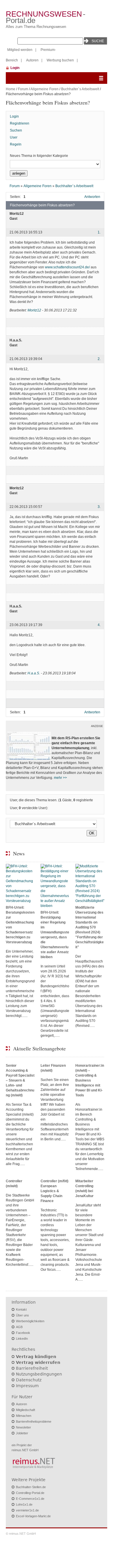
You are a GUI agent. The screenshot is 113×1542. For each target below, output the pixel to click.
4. (99, 625)
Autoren (32, 60)
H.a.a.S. (34, 673)
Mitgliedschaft (25, 1410)
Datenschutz (28, 1380)
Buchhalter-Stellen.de (31, 1487)
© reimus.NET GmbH (21, 1533)
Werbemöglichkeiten (30, 1321)
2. (99, 359)
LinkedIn (22, 1338)
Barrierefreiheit (32, 1368)
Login (14, 68)
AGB (19, 1327)
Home (10, 89)
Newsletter (23, 1427)
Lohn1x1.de (24, 1504)
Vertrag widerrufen (38, 1362)
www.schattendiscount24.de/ (67, 267)
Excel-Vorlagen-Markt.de (33, 1516)
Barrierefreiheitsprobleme (33, 1421)
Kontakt (21, 1309)
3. (99, 507)
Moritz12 (34, 310)
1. (99, 233)
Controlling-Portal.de (30, 1493)
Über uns (22, 1315)
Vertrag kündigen (36, 1356)
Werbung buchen (60, 60)
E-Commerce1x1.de (30, 1498)
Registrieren (19, 123)
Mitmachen (23, 1415)
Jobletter (22, 1433)
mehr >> (60, 778)
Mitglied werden (19, 50)
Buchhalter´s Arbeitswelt (80, 89)
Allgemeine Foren (44, 89)
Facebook (23, 1332)
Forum (23, 89)
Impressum (27, 1385)
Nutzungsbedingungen (39, 1374)
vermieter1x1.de (27, 1510)
